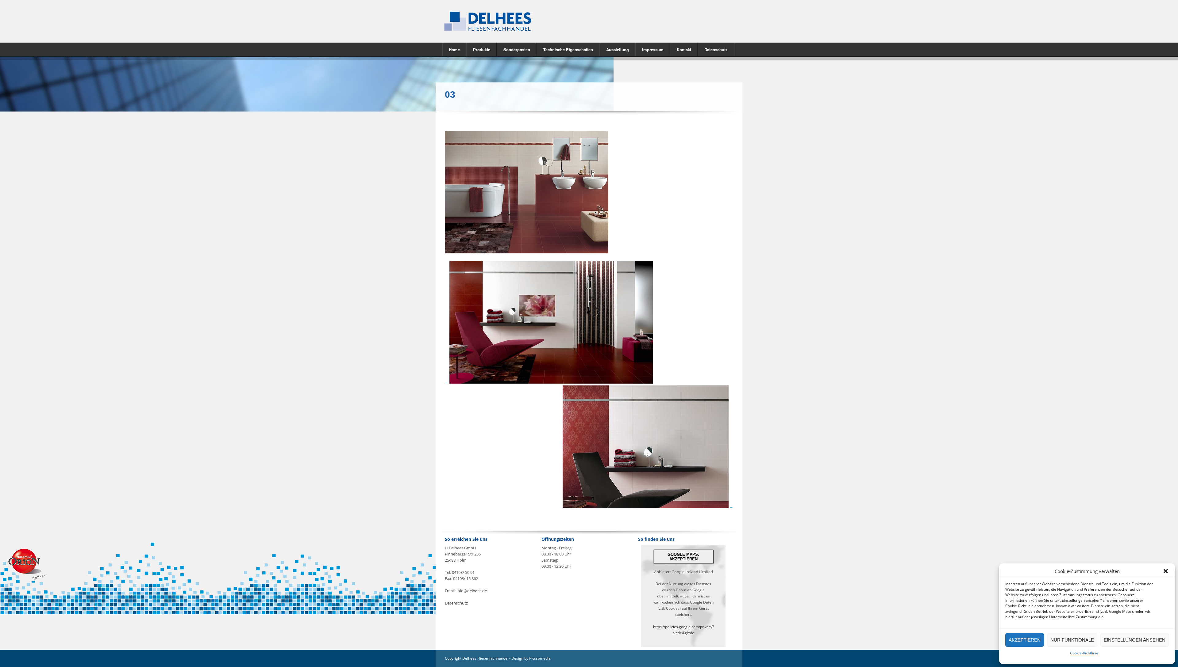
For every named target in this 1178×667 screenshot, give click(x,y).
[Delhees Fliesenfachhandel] (512, 21)
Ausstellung (617, 49)
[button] (1166, 571)
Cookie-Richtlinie (1084, 653)
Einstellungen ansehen (1134, 639)
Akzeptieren (1025, 639)
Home (454, 49)
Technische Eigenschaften (568, 49)
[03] (526, 252)
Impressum (653, 49)
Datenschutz (716, 49)
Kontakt (684, 49)
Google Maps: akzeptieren (683, 556)
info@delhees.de (471, 590)
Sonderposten (516, 49)
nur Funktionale (1072, 639)
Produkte (478, 49)
